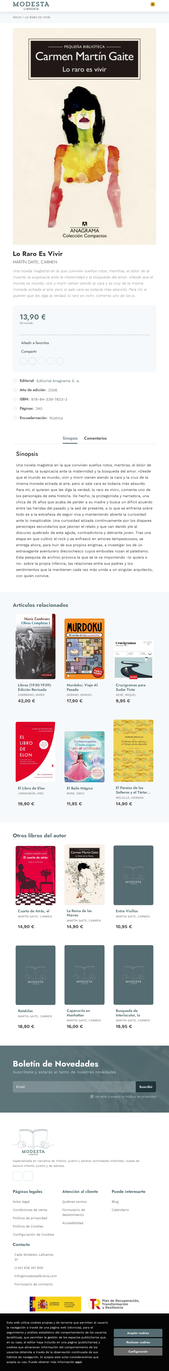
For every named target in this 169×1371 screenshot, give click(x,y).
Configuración (138, 1351)
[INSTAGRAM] (17, 1176)
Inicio (17, 17)
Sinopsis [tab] (70, 438)
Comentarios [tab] (95, 438)
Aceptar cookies (138, 1333)
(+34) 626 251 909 (28, 1268)
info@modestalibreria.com (35, 1276)
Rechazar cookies (138, 1342)
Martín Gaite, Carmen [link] (35, 262)
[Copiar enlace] (59, 361)
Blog (115, 1202)
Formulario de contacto (33, 1284)
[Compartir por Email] (50, 361)
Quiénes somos (74, 1202)
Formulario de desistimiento (73, 1212)
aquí (78, 1362)
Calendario (120, 1210)
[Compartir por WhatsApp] (41, 361)
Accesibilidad (72, 1223)
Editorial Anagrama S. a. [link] (58, 381)
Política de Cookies (28, 1226)
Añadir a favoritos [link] (35, 343)
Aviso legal (21, 1202)
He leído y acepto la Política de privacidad (125, 1096)
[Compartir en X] (32, 361)
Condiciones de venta (30, 1210)
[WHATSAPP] (28, 1176)
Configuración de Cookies (33, 1234)
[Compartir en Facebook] (23, 361)
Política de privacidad (30, 1218)
